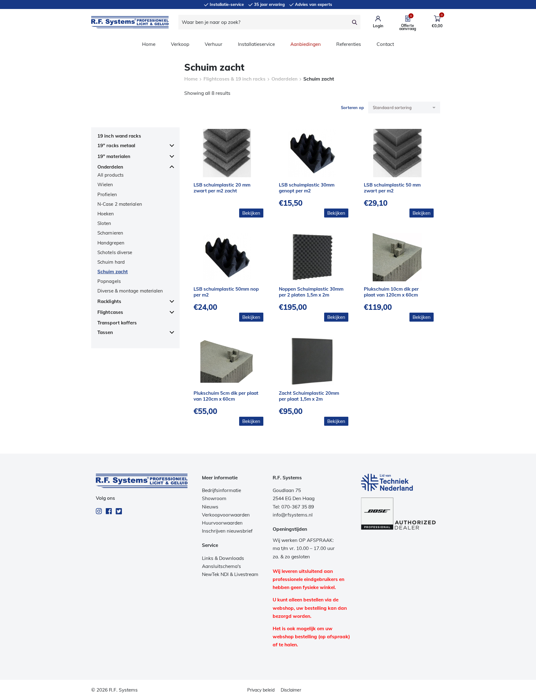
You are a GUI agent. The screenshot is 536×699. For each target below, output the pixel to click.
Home (148, 44)
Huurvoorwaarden (222, 523)
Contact (385, 44)
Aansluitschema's (221, 566)
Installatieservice (256, 44)
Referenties (348, 44)
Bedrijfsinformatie (221, 490)
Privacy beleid (261, 690)
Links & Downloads (223, 558)
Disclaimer (291, 690)
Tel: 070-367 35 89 (293, 507)
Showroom (214, 498)
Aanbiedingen (305, 44)
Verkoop (180, 44)
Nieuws (210, 507)
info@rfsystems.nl (293, 515)
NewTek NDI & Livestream (230, 574)
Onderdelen (284, 79)
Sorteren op (352, 107)
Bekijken (251, 213)
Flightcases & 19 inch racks (234, 79)
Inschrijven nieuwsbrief (227, 531)
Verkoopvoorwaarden (226, 515)
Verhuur (213, 44)
